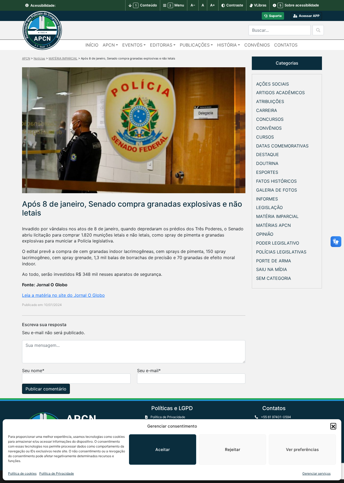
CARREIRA (266, 110)
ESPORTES (267, 172)
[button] (333, 426)
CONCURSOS (270, 119)
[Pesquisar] (318, 30)
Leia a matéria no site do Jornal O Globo (63, 295)
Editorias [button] (161, 45)
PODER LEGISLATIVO (277, 243)
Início (91, 45)
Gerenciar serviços (316, 473)
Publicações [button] (195, 45)
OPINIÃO (264, 234)
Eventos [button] (132, 45)
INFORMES (267, 199)
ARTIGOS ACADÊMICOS (280, 92)
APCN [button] (109, 45)
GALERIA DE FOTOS (276, 190)
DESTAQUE (267, 154)
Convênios (257, 45)
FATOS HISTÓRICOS (276, 181)
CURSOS (265, 137)
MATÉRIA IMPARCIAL (277, 216)
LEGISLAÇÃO (269, 207)
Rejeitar (232, 449)
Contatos (286, 45)
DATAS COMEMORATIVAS (282, 146)
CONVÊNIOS (269, 128)
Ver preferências (302, 449)
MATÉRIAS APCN (273, 225)
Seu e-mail (148, 370)
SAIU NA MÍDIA (271, 269)
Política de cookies (22, 473)
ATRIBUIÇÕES (270, 101)
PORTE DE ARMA (273, 260)
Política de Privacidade (56, 473)
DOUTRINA (267, 163)
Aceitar (162, 449)
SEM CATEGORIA (273, 278)
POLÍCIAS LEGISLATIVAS (281, 252)
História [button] (227, 45)
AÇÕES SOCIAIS (272, 84)
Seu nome (32, 370)
